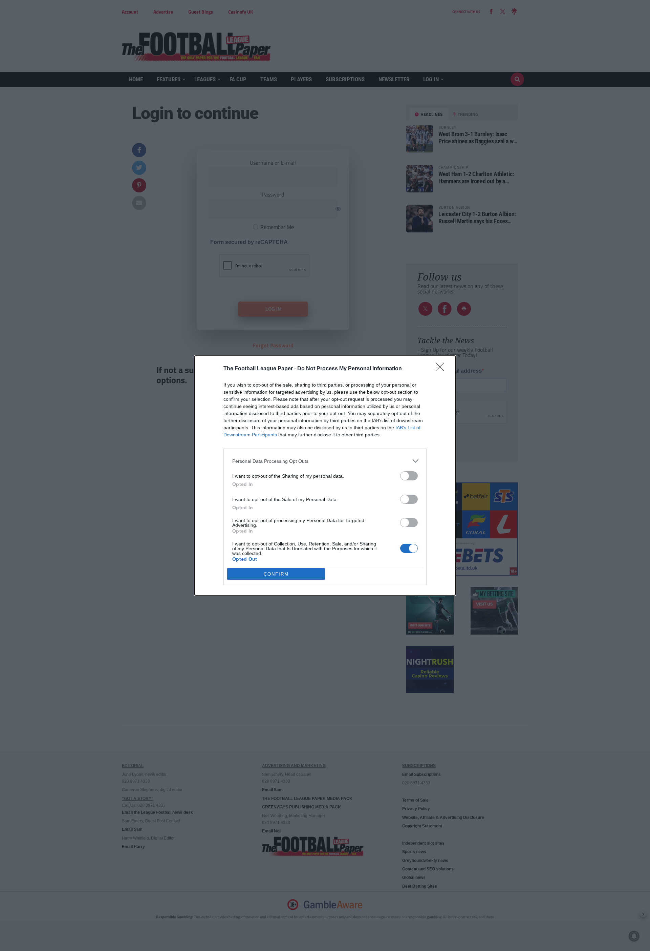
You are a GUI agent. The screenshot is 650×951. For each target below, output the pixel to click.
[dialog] (325, 475)
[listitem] (325, 460)
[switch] (409, 475)
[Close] (442, 369)
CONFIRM (276, 574)
